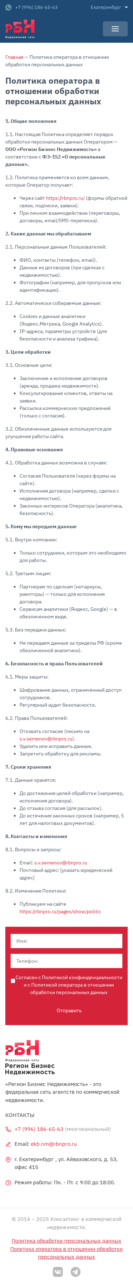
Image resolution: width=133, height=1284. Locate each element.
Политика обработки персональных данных (66, 1240)
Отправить (69, 1010)
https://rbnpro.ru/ (65, 198)
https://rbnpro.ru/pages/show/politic (60, 911)
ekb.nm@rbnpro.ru (54, 1143)
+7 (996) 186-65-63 (36, 7)
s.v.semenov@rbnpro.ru (46, 738)
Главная (14, 57)
